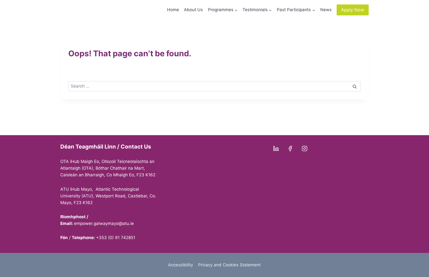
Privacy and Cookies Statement (229, 264)
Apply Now (352, 9)
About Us (193, 9)
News (326, 9)
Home (173, 9)
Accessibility (180, 264)
